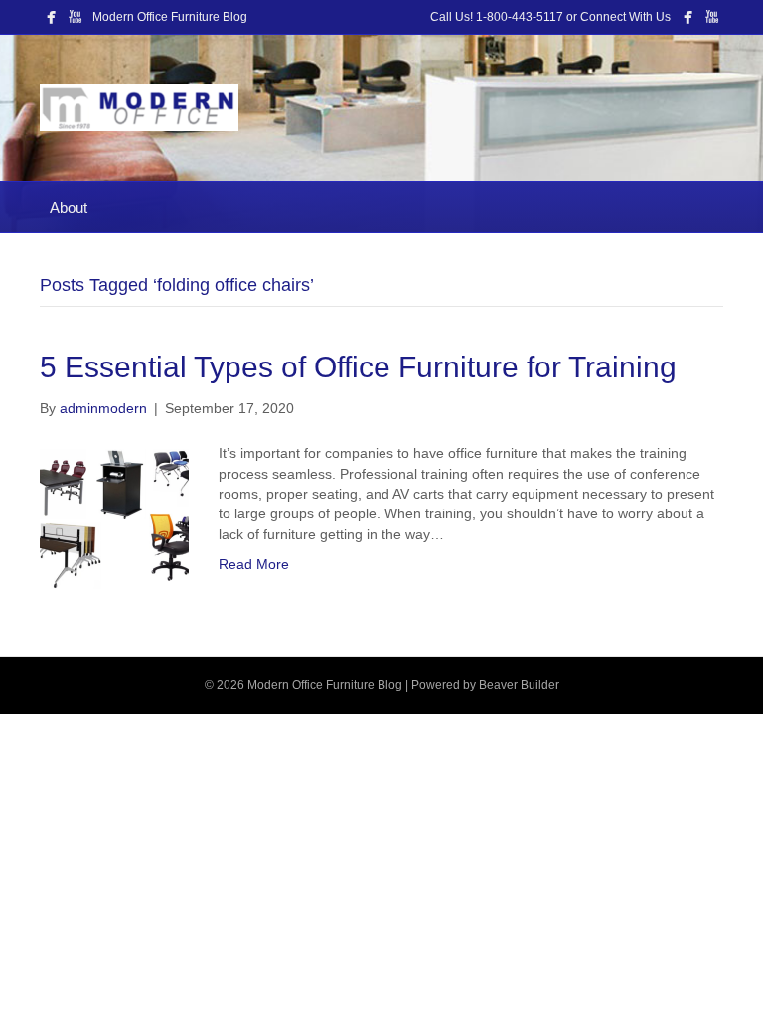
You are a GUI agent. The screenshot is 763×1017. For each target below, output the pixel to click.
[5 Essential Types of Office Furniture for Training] (114, 516)
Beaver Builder (519, 685)
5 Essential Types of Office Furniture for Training (358, 367)
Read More (254, 564)
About (68, 207)
